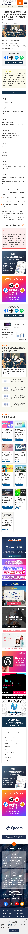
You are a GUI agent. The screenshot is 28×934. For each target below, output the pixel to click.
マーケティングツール (8, 913)
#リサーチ (14, 48)
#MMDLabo (5, 40)
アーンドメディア (9, 737)
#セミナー (14, 45)
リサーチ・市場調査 (18, 913)
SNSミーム (7, 730)
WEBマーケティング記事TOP (10, 6)
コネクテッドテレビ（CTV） (12, 744)
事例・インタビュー (7, 917)
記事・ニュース (6, 910)
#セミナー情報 (22, 45)
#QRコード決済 (13, 43)
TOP (2, 6)
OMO (6, 750)
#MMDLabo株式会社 (14, 40)
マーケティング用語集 (19, 917)
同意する (14, 930)
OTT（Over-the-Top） (11, 740)
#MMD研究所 (5, 43)
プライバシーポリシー (9, 924)
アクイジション (9, 747)
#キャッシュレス (6, 45)
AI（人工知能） (9, 757)
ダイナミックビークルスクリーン (13, 760)
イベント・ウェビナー (19, 910)
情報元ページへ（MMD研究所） (12, 225)
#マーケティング (6, 48)
